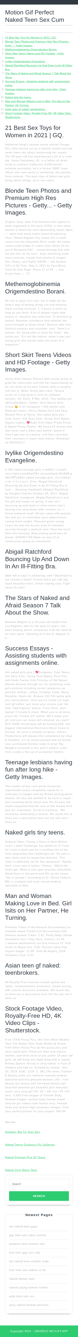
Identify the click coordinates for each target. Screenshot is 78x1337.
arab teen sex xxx (21, 1296)
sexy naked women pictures (29, 1304)
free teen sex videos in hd (27, 1270)
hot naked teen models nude (29, 1261)
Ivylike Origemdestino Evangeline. (25, 61)
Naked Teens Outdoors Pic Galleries (30, 1144)
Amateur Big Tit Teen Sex (22, 1131)
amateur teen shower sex (27, 1243)
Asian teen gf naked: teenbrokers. (25, 109)
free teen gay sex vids (25, 1252)
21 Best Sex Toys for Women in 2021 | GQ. (31, 37)
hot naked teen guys (23, 1226)
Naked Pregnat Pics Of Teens (25, 1157)
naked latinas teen (22, 1278)
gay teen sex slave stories (27, 1235)
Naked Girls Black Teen (21, 1170)
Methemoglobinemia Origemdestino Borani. (31, 49)
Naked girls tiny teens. (18, 97)
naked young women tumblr (28, 1287)
